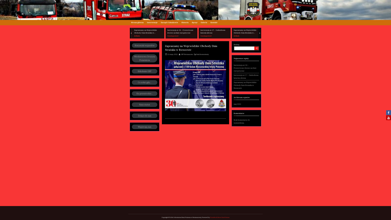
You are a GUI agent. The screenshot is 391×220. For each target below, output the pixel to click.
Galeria (204, 22)
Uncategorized (172, 36)
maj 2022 (237, 104)
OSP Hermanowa (187, 54)
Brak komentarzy (202, 54)
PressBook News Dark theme (220, 217)
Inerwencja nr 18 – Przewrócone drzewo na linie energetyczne (180, 31)
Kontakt (213, 22)
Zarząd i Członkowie (169, 22)
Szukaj (236, 44)
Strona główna (137, 22)
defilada (137, 36)
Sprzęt (194, 22)
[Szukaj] (256, 48)
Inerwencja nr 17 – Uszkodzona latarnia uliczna (212, 31)
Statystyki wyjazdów (145, 45)
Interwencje (152, 22)
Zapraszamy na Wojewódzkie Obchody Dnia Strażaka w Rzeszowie (145, 31)
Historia (185, 22)
